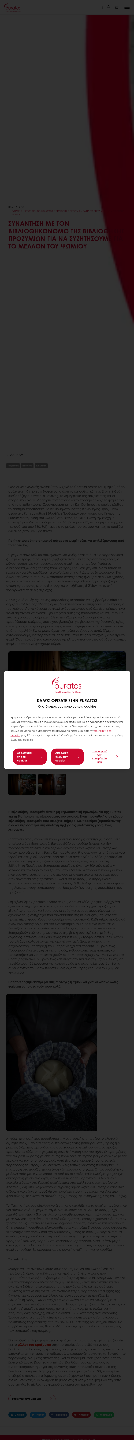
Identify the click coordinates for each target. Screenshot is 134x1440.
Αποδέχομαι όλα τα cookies (24, 757)
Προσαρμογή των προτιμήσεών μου (99, 757)
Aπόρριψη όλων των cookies (61, 757)
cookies (15, 735)
